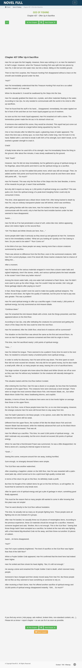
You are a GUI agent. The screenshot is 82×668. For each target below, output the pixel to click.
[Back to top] (74, 665)
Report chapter (42, 632)
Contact (58, 665)
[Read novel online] (13, 3)
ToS (63, 665)
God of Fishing (41, 12)
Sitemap (67, 665)
